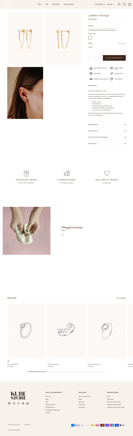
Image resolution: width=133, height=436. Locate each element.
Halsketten (81, 407)
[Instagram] (14, 403)
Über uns (48, 396)
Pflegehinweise (93, 131)
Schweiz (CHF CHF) (13, 424)
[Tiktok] (18, 403)
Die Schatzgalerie (69, 4)
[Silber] (8, 361)
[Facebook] (9, 403)
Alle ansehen (56, 4)
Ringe (80, 399)
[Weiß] (49, 361)
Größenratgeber (122, 43)
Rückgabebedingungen (53, 410)
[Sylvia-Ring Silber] (66, 331)
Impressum (110, 399)
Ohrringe (81, 402)
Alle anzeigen (121, 298)
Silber (39, 4)
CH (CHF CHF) (99, 4)
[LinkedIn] (28, 403)
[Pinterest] (23, 403)
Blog (47, 399)
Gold (46, 4)
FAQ (47, 402)
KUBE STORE (16, 430)
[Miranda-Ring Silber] (107, 331)
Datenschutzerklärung (114, 402)
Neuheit (11, 298)
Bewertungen (92, 143)
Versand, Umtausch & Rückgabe (98, 137)
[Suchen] (124, 4)
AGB (108, 396)
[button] (13, 331)
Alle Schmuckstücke (84, 396)
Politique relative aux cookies (116, 407)
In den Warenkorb (114, 58)
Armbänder (81, 405)
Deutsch (109, 4)
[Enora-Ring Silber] (26, 331)
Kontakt (48, 413)
